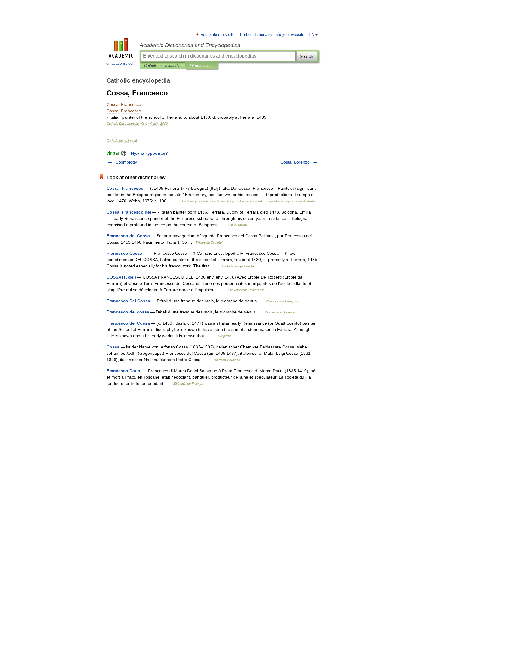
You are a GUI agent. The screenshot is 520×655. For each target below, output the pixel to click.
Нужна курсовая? (149, 153)
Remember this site (217, 35)
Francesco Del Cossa (128, 300)
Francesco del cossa (128, 312)
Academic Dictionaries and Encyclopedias (190, 45)
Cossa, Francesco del (129, 212)
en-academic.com (120, 63)
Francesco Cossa (124, 253)
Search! (307, 56)
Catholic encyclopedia (162, 66)
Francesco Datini (124, 370)
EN (311, 35)
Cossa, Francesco (125, 188)
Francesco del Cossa (128, 235)
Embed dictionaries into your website (272, 35)
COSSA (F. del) (121, 277)
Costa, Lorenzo (295, 162)
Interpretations (201, 66)
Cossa (113, 347)
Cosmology (126, 162)
